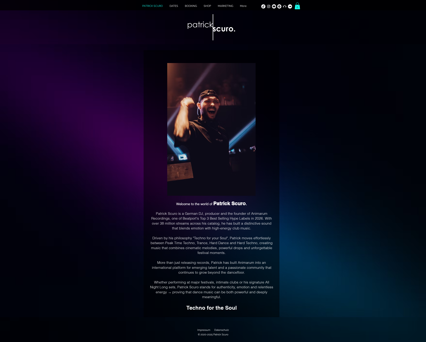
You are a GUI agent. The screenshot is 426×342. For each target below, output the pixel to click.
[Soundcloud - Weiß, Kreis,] (290, 6)
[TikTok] (263, 6)
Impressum (203, 329)
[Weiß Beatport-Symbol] (285, 6)
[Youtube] (274, 6)
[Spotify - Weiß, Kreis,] (279, 6)
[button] (297, 6)
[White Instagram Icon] (269, 6)
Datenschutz (221, 329)
